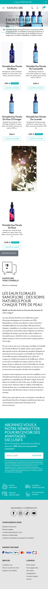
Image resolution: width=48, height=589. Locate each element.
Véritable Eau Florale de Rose (12, 226)
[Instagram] (20, 513)
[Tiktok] (27, 513)
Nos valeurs (30, 570)
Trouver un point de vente (10, 568)
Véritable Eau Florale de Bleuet (12, 67)
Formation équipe (32, 576)
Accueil (10, 16)
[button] (32, 8)
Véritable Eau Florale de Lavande (36, 118)
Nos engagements (32, 568)
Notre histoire (30, 565)
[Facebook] (14, 513)
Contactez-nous (7, 565)
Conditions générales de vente (12, 532)
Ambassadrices (31, 573)
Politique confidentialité (10, 535)
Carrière (28, 579)
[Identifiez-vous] (37, 8)
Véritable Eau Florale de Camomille (36, 67)
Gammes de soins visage (23, 16)
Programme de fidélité (9, 570)
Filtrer (8, 29)
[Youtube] (34, 513)
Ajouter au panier (12, 88)
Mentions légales (7, 529)
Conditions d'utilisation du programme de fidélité (18, 538)
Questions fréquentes (9, 526)
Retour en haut (9, 253)
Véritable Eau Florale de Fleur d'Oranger (12, 118)
